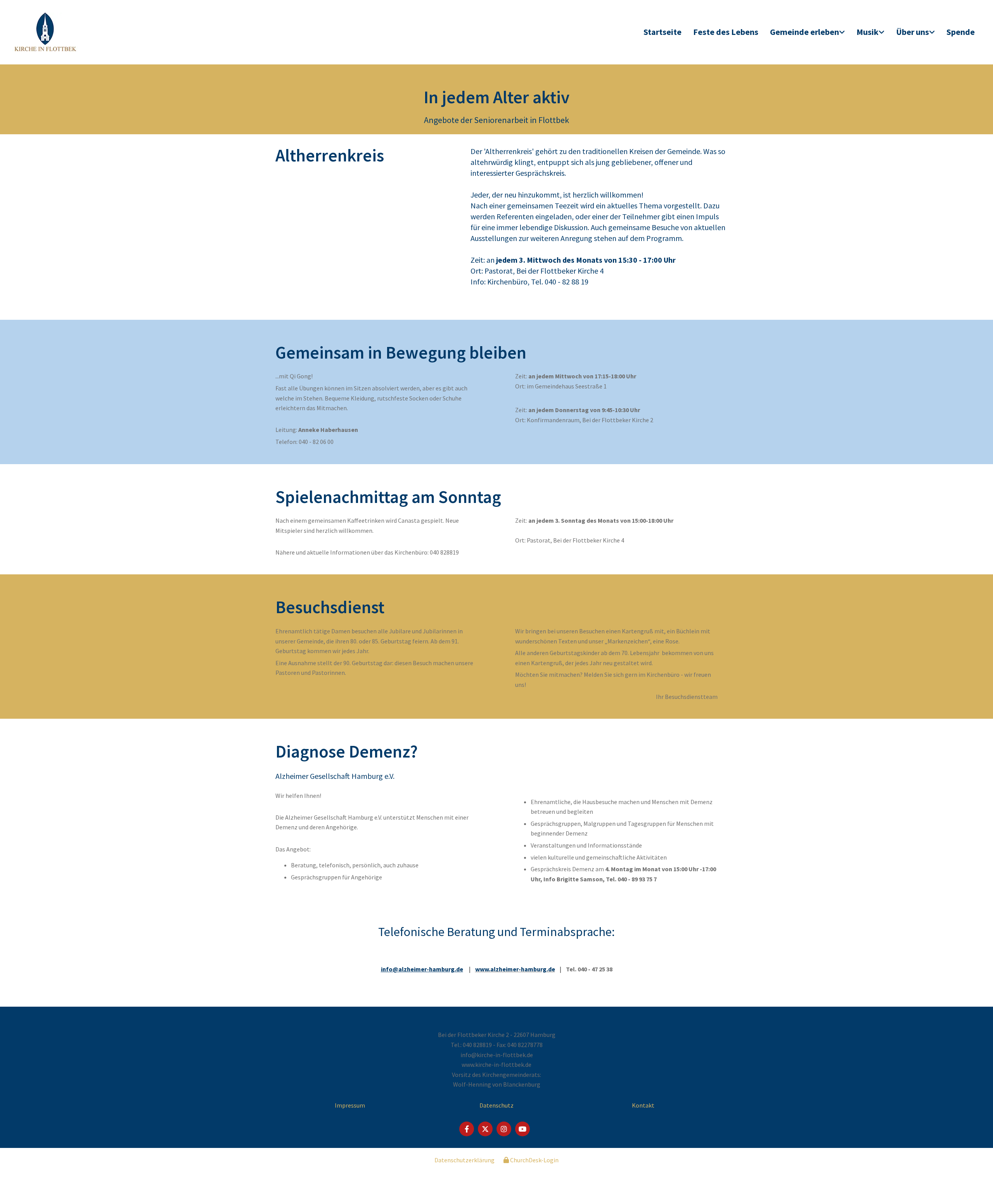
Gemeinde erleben (804, 31)
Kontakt (643, 1105)
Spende (960, 31)
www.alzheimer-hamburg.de (515, 969)
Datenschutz (496, 1105)
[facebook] (466, 1129)
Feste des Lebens (725, 31)
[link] (807, 32)
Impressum (350, 1105)
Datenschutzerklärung (464, 1160)
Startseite (663, 31)
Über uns (912, 31)
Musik (867, 31)
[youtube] (522, 1129)
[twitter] (485, 1129)
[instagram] (504, 1129)
